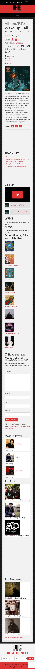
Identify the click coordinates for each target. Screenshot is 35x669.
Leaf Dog (18, 444)
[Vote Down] (8, 36)
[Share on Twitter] (12, 126)
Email (7, 402)
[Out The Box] (9, 245)
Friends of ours (20, 667)
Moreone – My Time (17, 205)
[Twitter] (12, 653)
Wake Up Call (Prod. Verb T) (15, 159)
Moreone (18, 43)
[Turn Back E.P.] (9, 313)
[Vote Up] (6, 36)
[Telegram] (17, 653)
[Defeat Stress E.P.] (9, 286)
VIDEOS (9, 58)
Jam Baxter (18, 471)
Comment (8, 372)
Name (7, 394)
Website (7, 410)
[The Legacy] (9, 273)
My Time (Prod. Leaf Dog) (14, 161)
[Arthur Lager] (9, 341)
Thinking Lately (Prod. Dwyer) (16, 166)
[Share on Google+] (20, 126)
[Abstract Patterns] (9, 300)
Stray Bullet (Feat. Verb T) (14, 164)
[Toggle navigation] (26, 2)
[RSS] (22, 653)
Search (30, 658)
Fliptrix (17, 457)
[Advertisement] (17, 141)
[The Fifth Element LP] (9, 327)
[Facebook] (8, 653)
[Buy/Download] (13, 39)
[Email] (26, 653)
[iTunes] (16, 39)
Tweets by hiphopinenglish (14, 638)
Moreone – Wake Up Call (18, 212)
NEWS (9, 63)
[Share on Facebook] (16, 126)
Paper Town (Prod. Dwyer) (15, 157)
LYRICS (9, 61)
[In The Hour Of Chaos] (9, 259)
